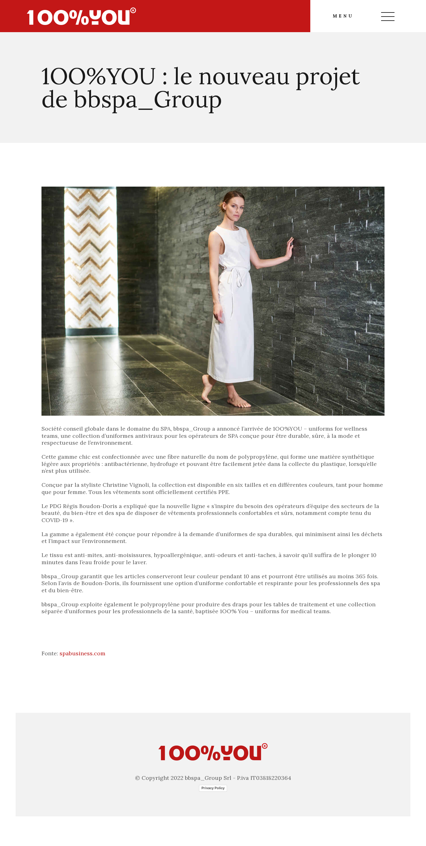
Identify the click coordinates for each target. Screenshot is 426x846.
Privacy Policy (213, 788)
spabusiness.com (82, 653)
